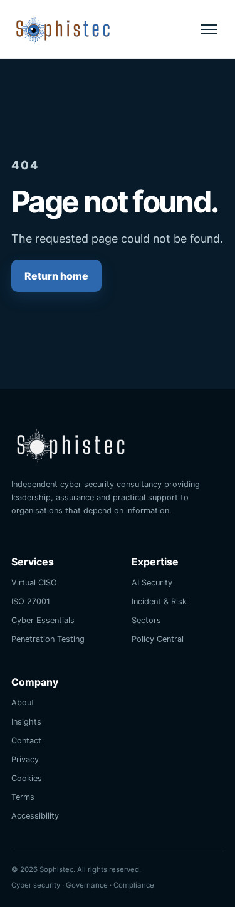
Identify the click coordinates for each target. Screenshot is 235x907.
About (22, 702)
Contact (26, 740)
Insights (26, 721)
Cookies (26, 778)
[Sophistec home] (63, 29)
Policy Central (158, 639)
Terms (22, 797)
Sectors (146, 620)
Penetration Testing (48, 639)
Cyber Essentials (43, 620)
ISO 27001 (30, 601)
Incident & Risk (159, 601)
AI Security (152, 582)
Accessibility (35, 815)
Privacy (25, 759)
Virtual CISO (34, 582)
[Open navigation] (209, 29)
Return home (56, 276)
